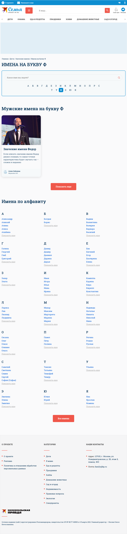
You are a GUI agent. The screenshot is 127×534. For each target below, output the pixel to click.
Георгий (6, 251)
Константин (92, 291)
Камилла (90, 278)
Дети (10, 19)
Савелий (6, 367)
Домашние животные (88, 19)
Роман (89, 340)
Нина (89, 321)
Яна (88, 396)
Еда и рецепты (37, 19)
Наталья (90, 311)
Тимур (47, 377)
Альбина (6, 232)
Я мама (21, 19)
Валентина (91, 222)
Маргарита (49, 314)
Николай (90, 317)
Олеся (4, 344)
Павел (47, 337)
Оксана (5, 337)
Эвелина (6, 396)
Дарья (47, 261)
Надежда (90, 307)
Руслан (89, 344)
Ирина (47, 291)
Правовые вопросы (55, 493)
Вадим (89, 219)
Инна (46, 288)
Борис (47, 222)
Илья (46, 284)
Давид (47, 248)
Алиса (5, 229)
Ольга (4, 350)
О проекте (8, 456)
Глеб (4, 255)
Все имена (63, 418)
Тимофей (48, 373)
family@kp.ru (101, 466)
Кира (88, 284)
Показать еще (63, 186)
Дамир (47, 251)
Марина (48, 317)
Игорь (47, 281)
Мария (47, 321)
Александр (7, 219)
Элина (5, 400)
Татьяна (48, 370)
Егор (88, 255)
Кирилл (90, 288)
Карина (90, 281)
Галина (5, 248)
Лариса (5, 307)
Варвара (90, 229)
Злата (4, 281)
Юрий (47, 400)
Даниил (48, 255)
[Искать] (107, 10)
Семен (5, 373)
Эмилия (6, 403)
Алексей (6, 222)
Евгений (90, 251)
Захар (4, 278)
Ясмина (90, 403)
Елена (89, 261)
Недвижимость (53, 489)
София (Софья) (9, 380)
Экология (50, 498)
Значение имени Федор (19, 149)
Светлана (6, 370)
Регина (89, 337)
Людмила (6, 317)
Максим (48, 311)
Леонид (5, 314)
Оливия (5, 347)
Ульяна (90, 367)
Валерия (90, 225)
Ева (88, 248)
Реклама (8, 461)
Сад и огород (110, 19)
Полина (48, 344)
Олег (4, 340)
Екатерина (91, 258)
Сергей (5, 377)
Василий (90, 232)
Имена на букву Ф (38, 59)
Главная (5, 59)
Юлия (47, 396)
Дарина (48, 258)
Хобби (69, 19)
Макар (47, 307)
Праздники (55, 19)
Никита (90, 314)
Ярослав (90, 400)
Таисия (47, 367)
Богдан (47, 219)
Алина (5, 225)
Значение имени (23, 59)
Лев (3, 311)
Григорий (6, 258)
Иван (46, 278)
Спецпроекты (52, 503)
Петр (46, 340)
